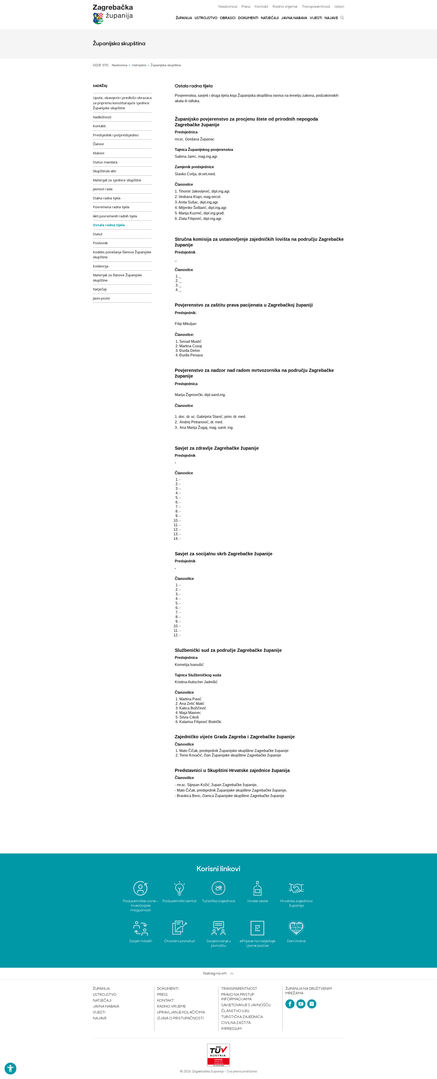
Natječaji (270, 18)
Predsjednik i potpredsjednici (116, 135)
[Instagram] (311, 1003)
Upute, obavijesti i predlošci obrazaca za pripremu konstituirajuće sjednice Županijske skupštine (122, 102)
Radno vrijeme (285, 7)
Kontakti (99, 126)
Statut (97, 234)
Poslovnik (100, 243)
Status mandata (105, 162)
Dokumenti (248, 18)
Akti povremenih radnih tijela (115, 216)
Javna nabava (294, 18)
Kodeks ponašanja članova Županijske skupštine (122, 254)
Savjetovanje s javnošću (245, 1005)
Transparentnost (316, 7)
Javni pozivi (101, 298)
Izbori (339, 7)
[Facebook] (290, 1003)
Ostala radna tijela (109, 225)
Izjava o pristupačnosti (180, 1018)
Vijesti (316, 18)
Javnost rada (102, 189)
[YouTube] (300, 1003)
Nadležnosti (102, 117)
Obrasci (228, 18)
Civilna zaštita (236, 1023)
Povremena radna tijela (111, 207)
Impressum (231, 1029)
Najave (331, 18)
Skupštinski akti (104, 171)
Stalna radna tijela (106, 198)
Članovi (98, 144)
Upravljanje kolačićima (181, 1012)
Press (245, 7)
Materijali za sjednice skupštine (117, 180)
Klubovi (98, 153)
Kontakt (261, 7)
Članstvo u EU (235, 1011)
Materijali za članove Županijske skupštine (117, 277)
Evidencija (100, 266)
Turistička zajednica (242, 1017)
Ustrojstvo (206, 18)
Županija (184, 18)
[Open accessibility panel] (10, 1068)
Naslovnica (227, 7)
